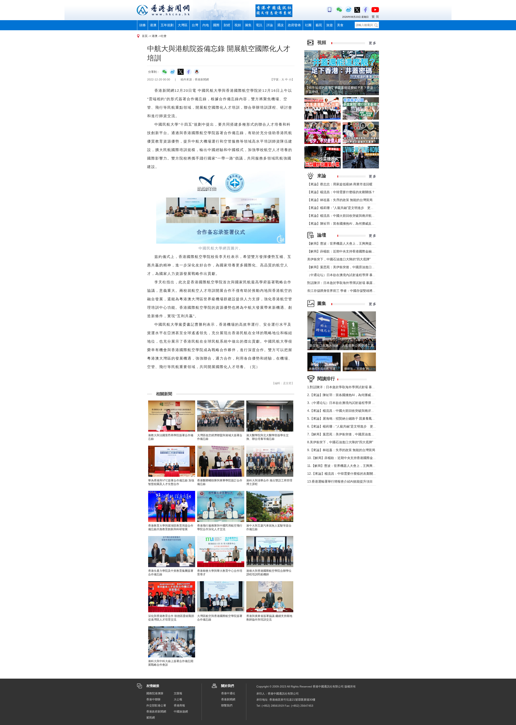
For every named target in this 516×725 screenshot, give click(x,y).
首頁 (145, 36)
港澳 (153, 25)
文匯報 (178, 693)
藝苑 (319, 25)
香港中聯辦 (153, 699)
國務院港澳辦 (154, 693)
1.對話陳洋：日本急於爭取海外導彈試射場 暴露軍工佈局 (347, 387)
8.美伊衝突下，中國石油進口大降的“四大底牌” (340, 442)
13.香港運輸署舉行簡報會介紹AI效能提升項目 (340, 481)
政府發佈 (294, 25)
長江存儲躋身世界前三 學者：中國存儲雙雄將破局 (343, 290)
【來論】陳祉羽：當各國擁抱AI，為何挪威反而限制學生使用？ (352, 223)
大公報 (178, 699)
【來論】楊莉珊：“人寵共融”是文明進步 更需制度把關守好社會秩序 (356, 208)
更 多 (372, 43)
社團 (308, 25)
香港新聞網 (228, 699)
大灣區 (182, 25)
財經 (227, 25)
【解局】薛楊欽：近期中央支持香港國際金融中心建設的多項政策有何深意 (360, 251)
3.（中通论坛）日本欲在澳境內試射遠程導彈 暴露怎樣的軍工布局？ (355, 403)
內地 (205, 25)
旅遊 (329, 25)
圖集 (248, 25)
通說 (280, 25)
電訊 (259, 25)
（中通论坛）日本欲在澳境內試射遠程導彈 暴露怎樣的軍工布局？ (354, 275)
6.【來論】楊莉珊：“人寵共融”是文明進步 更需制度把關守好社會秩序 (358, 426)
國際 (216, 25)
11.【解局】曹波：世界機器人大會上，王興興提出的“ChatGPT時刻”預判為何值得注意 (368, 465)
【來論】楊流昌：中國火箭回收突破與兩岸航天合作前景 (347, 215)
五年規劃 (167, 25)
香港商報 (179, 705)
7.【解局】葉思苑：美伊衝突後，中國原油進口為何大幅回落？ (352, 434)
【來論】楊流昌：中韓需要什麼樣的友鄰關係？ (341, 192)
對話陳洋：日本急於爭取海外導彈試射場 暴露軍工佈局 (346, 283)
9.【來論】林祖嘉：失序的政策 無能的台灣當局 (341, 450)
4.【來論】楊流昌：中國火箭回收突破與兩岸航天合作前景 (348, 410)
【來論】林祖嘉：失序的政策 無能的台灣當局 (339, 200)
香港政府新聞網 (156, 711)
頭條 (142, 25)
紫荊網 (150, 717)
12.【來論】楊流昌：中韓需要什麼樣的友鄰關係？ (343, 473)
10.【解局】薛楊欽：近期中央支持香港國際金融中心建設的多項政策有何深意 (362, 458)
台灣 (195, 25)
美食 (340, 25)
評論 (269, 25)
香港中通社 (228, 693)
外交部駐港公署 (156, 705)
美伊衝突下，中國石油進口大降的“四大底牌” (338, 259)
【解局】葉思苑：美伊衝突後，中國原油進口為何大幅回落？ (350, 267)
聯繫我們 (226, 705)
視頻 (237, 25)
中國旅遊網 (181, 711)
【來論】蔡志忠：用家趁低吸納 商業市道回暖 (339, 184)
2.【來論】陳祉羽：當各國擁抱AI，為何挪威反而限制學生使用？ (353, 395)
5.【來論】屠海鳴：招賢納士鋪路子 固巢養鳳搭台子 (344, 418)
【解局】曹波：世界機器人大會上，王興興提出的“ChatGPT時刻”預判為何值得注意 (366, 243)
